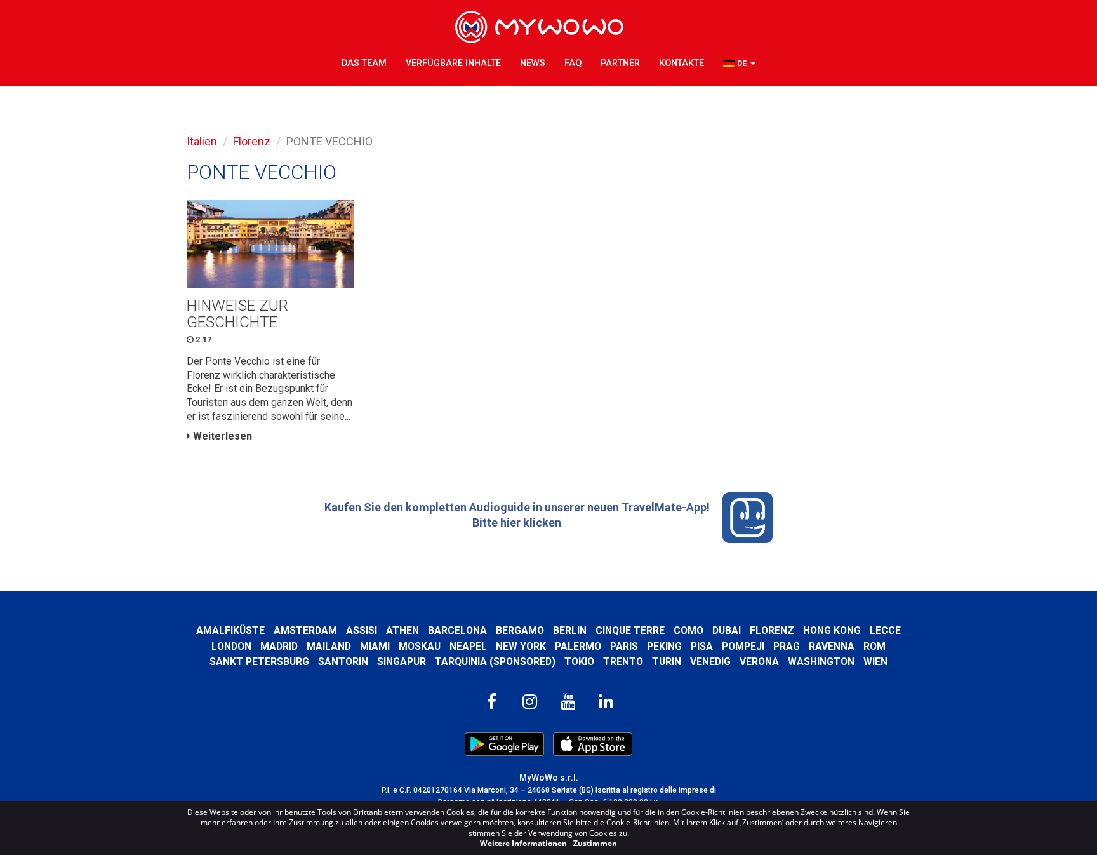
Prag (786, 646)
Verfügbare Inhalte (453, 63)
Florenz (251, 141)
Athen (402, 630)
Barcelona (457, 630)
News (532, 63)
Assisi (361, 630)
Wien (875, 662)
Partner (620, 63)
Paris (624, 646)
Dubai (726, 630)
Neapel (468, 646)
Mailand (329, 646)
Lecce (885, 630)
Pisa (702, 646)
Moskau (420, 646)
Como (688, 630)
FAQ (573, 63)
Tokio (579, 662)
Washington (821, 662)
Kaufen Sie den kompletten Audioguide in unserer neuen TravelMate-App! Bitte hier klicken (517, 515)
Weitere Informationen (523, 843)
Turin (666, 662)
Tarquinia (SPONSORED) (495, 662)
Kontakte (681, 63)
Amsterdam (305, 630)
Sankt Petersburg (259, 662)
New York (521, 646)
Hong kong (832, 630)
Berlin (570, 630)
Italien (202, 141)
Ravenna (831, 646)
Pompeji (743, 646)
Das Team (364, 63)
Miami (375, 646)
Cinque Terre (630, 630)
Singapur (401, 662)
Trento (623, 662)
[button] (739, 64)
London (231, 646)
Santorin (343, 662)
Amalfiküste (230, 630)
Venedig (710, 662)
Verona (759, 662)
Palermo (578, 646)
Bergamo (520, 630)
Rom (874, 646)
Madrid (279, 646)
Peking (664, 646)
